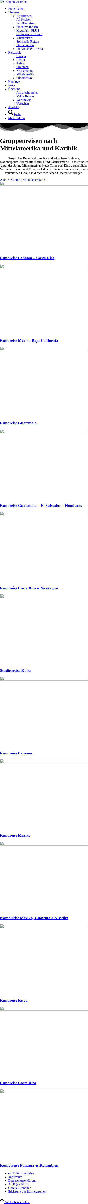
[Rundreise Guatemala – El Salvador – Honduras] (44, 432)
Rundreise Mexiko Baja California (29, 340)
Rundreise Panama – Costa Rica (27, 258)
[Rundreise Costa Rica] (44, 1009)
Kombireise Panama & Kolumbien (29, 1165)
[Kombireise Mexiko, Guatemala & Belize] (44, 844)
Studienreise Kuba (15, 670)
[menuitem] (48, 9)
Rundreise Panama (16, 753)
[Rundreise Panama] (44, 679)
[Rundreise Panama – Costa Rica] (44, 184)
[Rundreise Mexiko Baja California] (44, 267)
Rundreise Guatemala (18, 423)
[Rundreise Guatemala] (44, 349)
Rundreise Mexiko (15, 835)
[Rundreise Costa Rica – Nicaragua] (44, 514)
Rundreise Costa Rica (18, 1083)
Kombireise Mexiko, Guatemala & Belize (34, 918)
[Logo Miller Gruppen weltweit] (13, 1)
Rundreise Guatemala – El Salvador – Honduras (41, 505)
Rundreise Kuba (14, 1000)
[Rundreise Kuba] (44, 927)
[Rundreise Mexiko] (44, 762)
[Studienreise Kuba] (44, 597)
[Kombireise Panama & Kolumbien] (44, 1092)
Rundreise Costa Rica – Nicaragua (29, 588)
